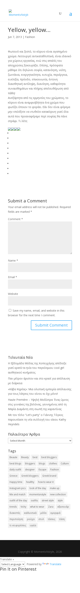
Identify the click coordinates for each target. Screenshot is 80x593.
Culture (65, 463)
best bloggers (49, 457)
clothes (53, 463)
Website (13, 294)
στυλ (41, 519)
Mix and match (17, 494)
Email (12, 277)
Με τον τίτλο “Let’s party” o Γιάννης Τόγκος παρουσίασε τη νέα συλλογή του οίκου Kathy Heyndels (37, 419)
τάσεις (51, 519)
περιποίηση (16, 519)
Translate (55, 564)
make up (54, 488)
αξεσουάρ (63, 506)
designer (30, 469)
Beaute (13, 457)
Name (13, 260)
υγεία (33, 525)
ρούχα (31, 519)
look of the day (38, 488)
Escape (42, 469)
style (60, 500)
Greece (13, 475)
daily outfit (15, 469)
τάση (62, 519)
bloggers (30, 463)
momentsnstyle (37, 494)
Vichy (23, 506)
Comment (15, 219)
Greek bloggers (29, 475)
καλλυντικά (30, 513)
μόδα (43, 513)
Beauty (25, 457)
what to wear (37, 506)
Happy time (16, 482)
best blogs (15, 463)
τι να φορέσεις (18, 525)
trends (13, 506)
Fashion (30, 37)
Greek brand (49, 475)
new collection (58, 494)
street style (48, 500)
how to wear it (46, 482)
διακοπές (15, 513)
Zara (50, 506)
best (35, 457)
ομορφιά (55, 513)
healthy (30, 482)
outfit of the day (18, 500)
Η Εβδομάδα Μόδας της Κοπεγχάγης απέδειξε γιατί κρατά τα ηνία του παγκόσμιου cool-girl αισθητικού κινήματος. (37, 367)
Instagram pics (18, 488)
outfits (34, 500)
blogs (42, 463)
